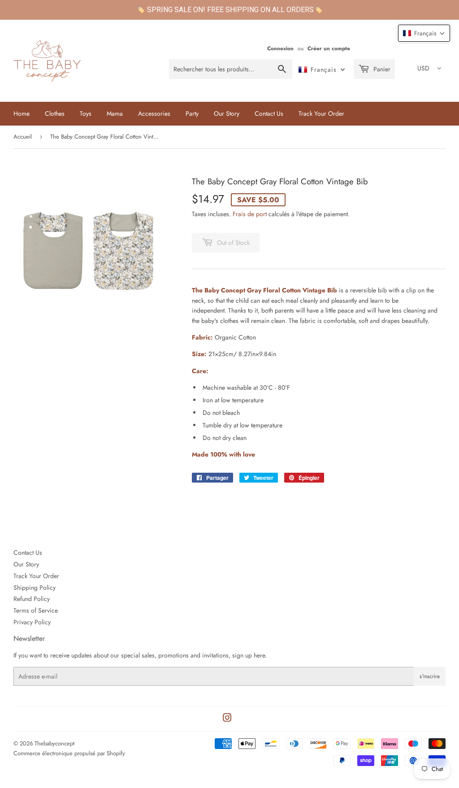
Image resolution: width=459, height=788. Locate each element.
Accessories (154, 113)
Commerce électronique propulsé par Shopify (69, 753)
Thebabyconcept (54, 743)
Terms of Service (35, 610)
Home (21, 113)
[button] (424, 33)
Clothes (55, 113)
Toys (85, 113)
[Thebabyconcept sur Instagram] (227, 718)
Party (192, 113)
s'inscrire (430, 676)
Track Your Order (321, 113)
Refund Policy (31, 598)
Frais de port (250, 213)
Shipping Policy (34, 587)
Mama (115, 113)
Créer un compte (328, 48)
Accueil (22, 136)
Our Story (226, 113)
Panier (381, 69)
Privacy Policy (32, 622)
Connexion (280, 48)
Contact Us (269, 113)
